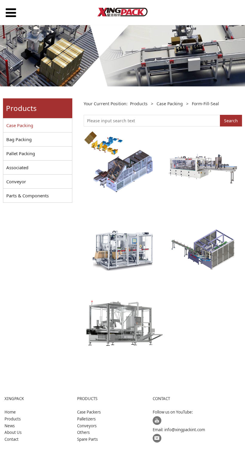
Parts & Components (27, 196)
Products (139, 103)
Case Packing (19, 125)
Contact (11, 439)
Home (10, 412)
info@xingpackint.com (184, 429)
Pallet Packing (20, 153)
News (9, 425)
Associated (17, 167)
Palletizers (86, 419)
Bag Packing (19, 139)
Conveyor (16, 181)
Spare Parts (87, 439)
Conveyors (87, 425)
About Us (13, 432)
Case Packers (89, 412)
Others (83, 432)
